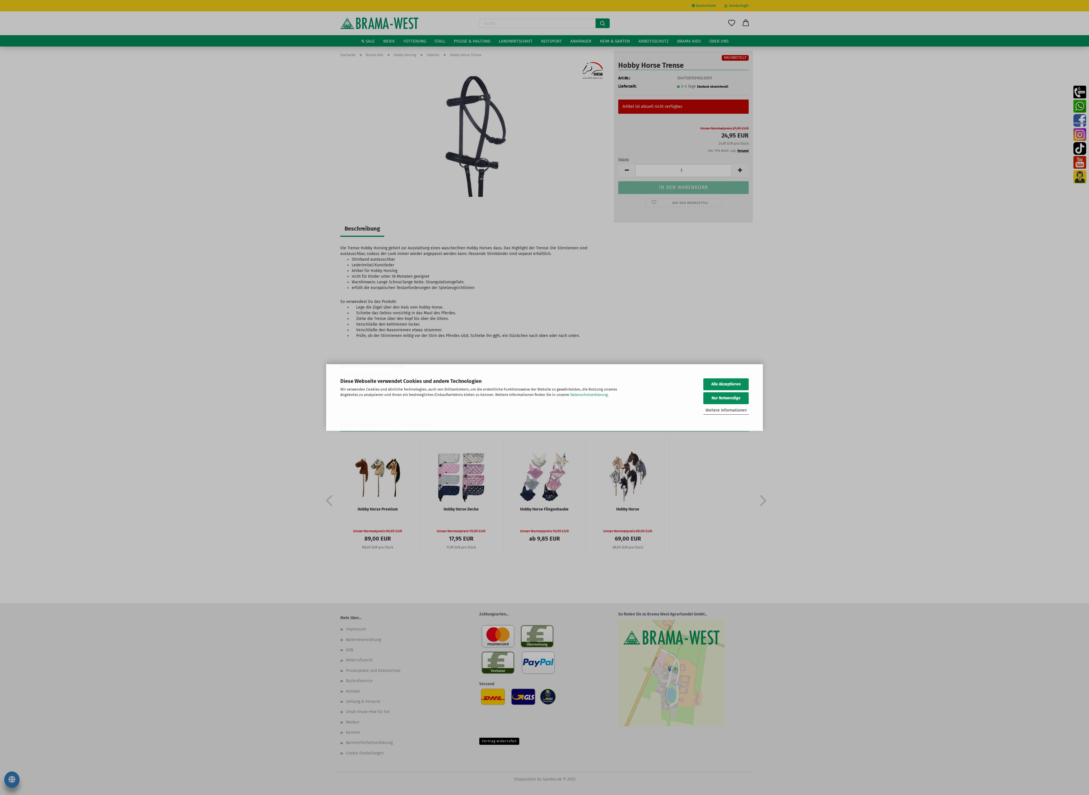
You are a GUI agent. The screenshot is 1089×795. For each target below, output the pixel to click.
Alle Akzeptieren (726, 384)
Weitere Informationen (726, 410)
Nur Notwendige (726, 398)
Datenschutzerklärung (589, 395)
